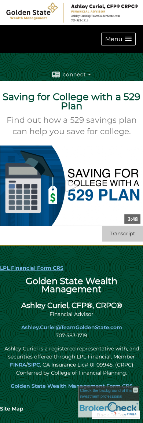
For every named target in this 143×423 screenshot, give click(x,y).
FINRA (18, 364)
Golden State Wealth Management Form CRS (72, 386)
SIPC (34, 364)
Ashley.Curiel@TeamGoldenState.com (71, 327)
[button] (118, 39)
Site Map (11, 408)
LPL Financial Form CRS (31, 268)
